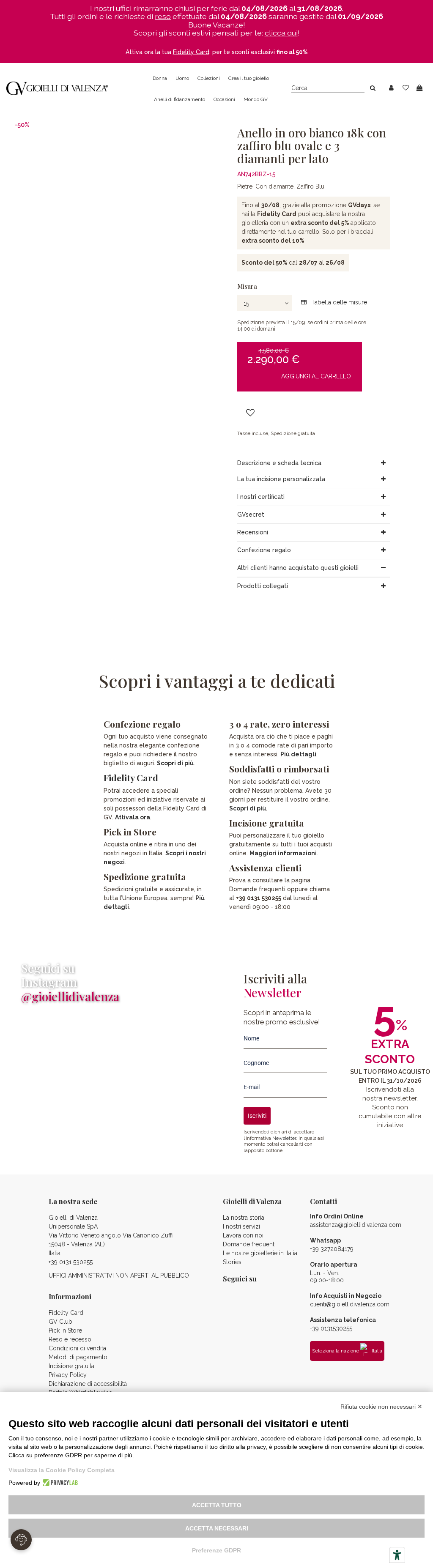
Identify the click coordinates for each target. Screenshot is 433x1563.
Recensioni (252, 532)
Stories (232, 1262)
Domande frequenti (249, 1244)
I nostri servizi (241, 1226)
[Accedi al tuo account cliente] (391, 88)
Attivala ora (132, 817)
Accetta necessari (216, 1528)
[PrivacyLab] (59, 1482)
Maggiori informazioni (283, 853)
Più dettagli (298, 754)
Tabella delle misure (338, 302)
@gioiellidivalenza (70, 996)
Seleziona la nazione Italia (347, 1351)
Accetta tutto (216, 1505)
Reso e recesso (70, 1339)
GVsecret (250, 514)
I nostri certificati (261, 496)
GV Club (60, 1321)
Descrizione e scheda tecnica (279, 463)
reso (163, 16)
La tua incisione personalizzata (281, 479)
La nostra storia (243, 1217)
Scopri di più (175, 763)
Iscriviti (257, 1115)
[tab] (313, 463)
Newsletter (284, 1138)
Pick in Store (65, 1330)
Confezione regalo (264, 550)
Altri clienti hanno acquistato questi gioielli (298, 567)
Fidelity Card (131, 777)
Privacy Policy (68, 1374)
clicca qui (281, 32)
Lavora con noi (243, 1235)
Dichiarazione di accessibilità (88, 1383)
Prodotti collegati (262, 586)
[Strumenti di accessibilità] (397, 1555)
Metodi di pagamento (78, 1357)
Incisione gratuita (71, 1366)
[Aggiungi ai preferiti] (250, 413)
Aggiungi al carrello (316, 376)
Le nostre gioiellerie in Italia (260, 1253)
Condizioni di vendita (77, 1348)
